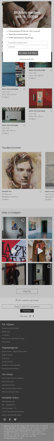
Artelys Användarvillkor (26, 59)
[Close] (47, 4)
